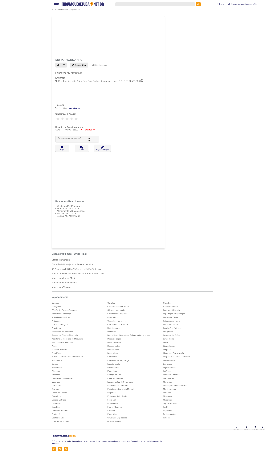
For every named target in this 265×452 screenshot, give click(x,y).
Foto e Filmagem (114, 407)
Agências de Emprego (61, 314)
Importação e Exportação (174, 314)
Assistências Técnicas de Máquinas (67, 339)
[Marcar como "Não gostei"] (64, 65)
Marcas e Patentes (171, 375)
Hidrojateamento (170, 306)
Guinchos (167, 303)
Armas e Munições (60, 324)
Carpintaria (56, 385)
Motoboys (167, 396)
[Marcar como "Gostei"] (59, 65)
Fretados (111, 410)
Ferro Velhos (113, 400)
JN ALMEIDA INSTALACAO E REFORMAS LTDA (76, 269)
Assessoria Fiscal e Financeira (65, 335)
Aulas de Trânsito (59, 349)
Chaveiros (56, 403)
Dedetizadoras (113, 328)
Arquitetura (56, 328)
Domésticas (112, 353)
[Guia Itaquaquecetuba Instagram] (67, 449)
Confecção (56, 414)
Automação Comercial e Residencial (67, 357)
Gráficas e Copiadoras (117, 418)
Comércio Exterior (59, 410)
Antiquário (56, 321)
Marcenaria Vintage (61, 287)
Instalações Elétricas (172, 328)
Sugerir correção (102, 150)
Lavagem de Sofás (171, 335)
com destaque (244, 4)
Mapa (62, 150)
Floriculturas (112, 403)
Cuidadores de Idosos (117, 321)
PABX (165, 407)
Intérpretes (168, 332)
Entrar (221, 4)
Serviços (55, 303)
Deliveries (111, 332)
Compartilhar (80, 65)
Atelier (54, 346)
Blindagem (56, 371)
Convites (111, 303)
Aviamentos (57, 360)
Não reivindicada (100, 65)
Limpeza (167, 349)
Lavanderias (168, 339)
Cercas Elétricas (59, 400)
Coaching (56, 407)
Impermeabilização (171, 310)
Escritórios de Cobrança (117, 385)
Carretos (55, 389)
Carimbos (56, 382)
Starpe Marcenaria (61, 260)
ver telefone (74, 108)
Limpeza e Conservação (173, 353)
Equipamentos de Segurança (120, 382)
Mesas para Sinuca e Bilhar (175, 385)
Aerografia (56, 306)
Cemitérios (56, 396)
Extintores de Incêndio (117, 396)
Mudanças (167, 400)
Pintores (166, 418)
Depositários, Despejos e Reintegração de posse (128, 335)
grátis (255, 4)
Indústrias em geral (171, 321)
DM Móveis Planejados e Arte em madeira (72, 264)
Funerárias (112, 414)
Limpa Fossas (169, 346)
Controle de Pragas (60, 421)
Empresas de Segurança (118, 360)
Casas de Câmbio (59, 393)
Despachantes (113, 346)
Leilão (165, 342)
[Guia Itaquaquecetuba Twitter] (61, 449)
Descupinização (114, 339)
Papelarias (167, 410)
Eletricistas (112, 357)
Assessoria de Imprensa (62, 332)
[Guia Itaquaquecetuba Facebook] (54, 449)
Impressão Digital (170, 317)
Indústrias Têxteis (171, 324)
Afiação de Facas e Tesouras (64, 310)
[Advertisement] (108, 36)
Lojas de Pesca (170, 367)
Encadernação (113, 364)
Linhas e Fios (169, 360)
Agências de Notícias (61, 317)
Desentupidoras (114, 342)
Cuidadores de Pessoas (117, 324)
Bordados (56, 375)
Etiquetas (111, 393)
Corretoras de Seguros (117, 314)
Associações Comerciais (62, 342)
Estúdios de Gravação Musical (120, 389)
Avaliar (81, 150)
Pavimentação (169, 414)
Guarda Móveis (114, 421)
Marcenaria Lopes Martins (64, 278)
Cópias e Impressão (116, 310)
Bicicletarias (57, 367)
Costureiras (112, 317)
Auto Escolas (57, 353)
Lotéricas (167, 371)
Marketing (167, 382)
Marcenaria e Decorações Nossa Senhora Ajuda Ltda (78, 273)
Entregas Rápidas (115, 378)
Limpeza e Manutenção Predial (176, 357)
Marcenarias (168, 378)
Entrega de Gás (114, 375)
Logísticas (167, 364)
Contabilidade (58, 418)
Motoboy (167, 393)
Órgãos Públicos (170, 403)
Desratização (113, 349)
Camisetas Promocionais (62, 378)
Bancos (55, 364)
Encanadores (113, 367)
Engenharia (112, 371)
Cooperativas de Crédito (118, 306)
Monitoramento (169, 389)
